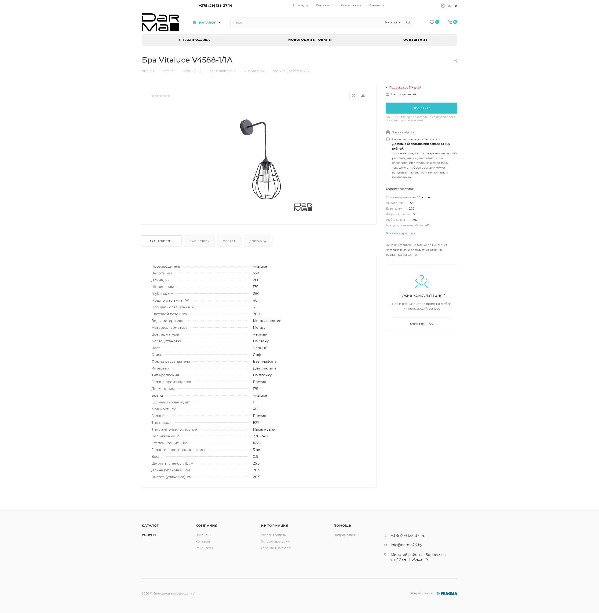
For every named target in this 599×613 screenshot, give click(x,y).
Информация (275, 525)
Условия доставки (275, 541)
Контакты (203, 541)
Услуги (149, 535)
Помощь (342, 525)
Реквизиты (204, 548)
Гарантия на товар (276, 548)
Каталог (150, 525)
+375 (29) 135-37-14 (215, 5)
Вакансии (204, 535)
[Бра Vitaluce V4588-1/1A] (259, 158)
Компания (206, 525)
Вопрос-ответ (344, 535)
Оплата (229, 241)
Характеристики (162, 241)
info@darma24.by (406, 545)
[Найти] (408, 22)
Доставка (257, 241)
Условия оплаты (273, 535)
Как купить (199, 241)
